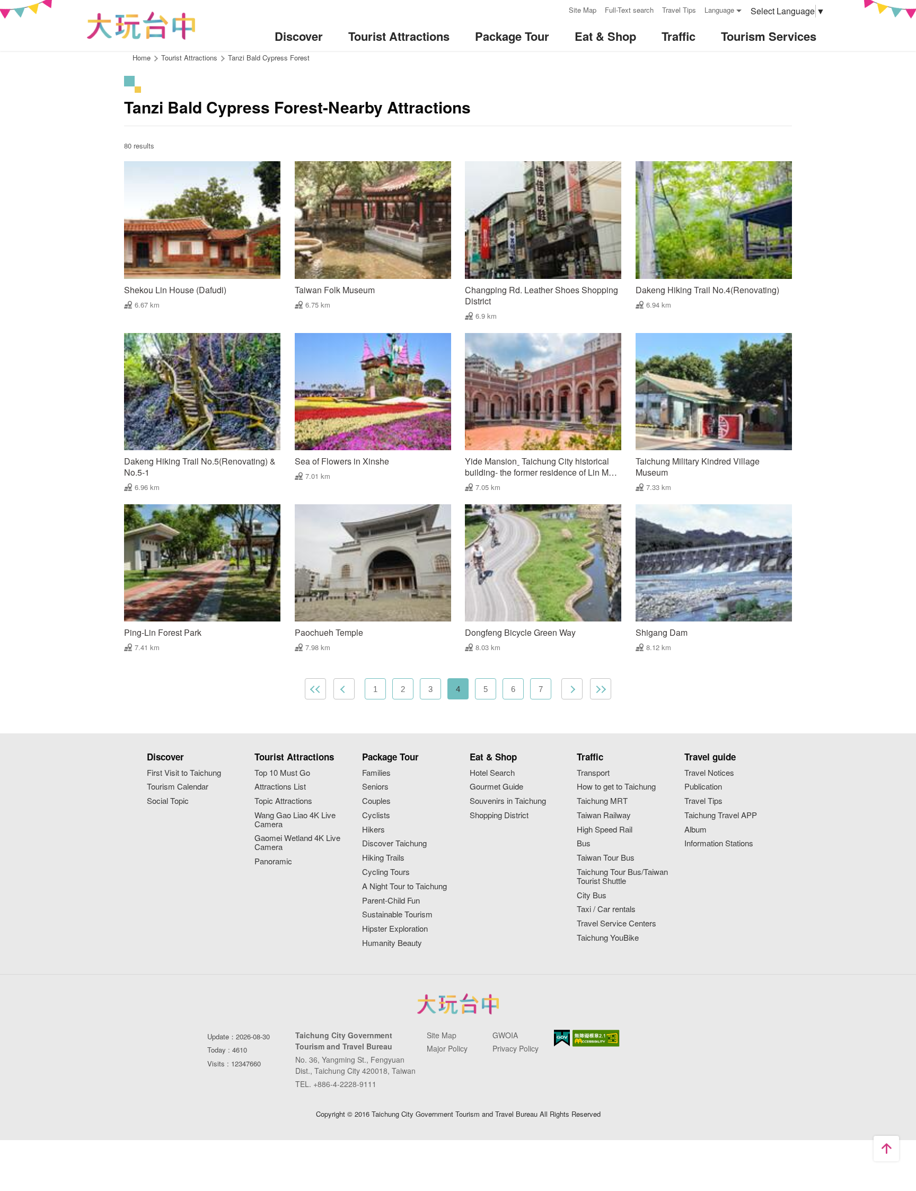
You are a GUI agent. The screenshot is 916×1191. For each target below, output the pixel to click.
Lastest (600, 688)
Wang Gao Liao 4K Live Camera (295, 820)
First (315, 688)
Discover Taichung (394, 843)
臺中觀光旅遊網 (141, 26)
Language (719, 10)
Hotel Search (492, 772)
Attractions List (280, 786)
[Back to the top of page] (886, 1148)
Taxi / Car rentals (606, 909)
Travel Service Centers (616, 923)
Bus (584, 843)
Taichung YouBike (608, 937)
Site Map (582, 10)
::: (557, 9)
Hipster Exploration (395, 928)
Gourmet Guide (496, 786)
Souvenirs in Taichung (508, 800)
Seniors (375, 786)
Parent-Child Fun (391, 900)
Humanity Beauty (392, 943)
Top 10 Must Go (282, 772)
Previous (344, 688)
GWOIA (505, 1035)
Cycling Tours (386, 872)
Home (142, 57)
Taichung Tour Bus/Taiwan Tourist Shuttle (622, 877)
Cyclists (376, 815)
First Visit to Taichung (184, 772)
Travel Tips (679, 10)
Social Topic (168, 800)
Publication (703, 786)
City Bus (591, 895)
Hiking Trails (383, 857)
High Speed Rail (604, 829)
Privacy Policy (515, 1048)
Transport (593, 772)
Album (695, 829)
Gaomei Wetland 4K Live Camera (297, 843)
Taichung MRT (602, 800)
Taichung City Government (458, 1003)
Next (572, 688)
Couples (376, 800)
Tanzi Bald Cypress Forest (269, 57)
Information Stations (718, 843)
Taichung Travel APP (720, 815)
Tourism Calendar (177, 786)
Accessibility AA (596, 1038)
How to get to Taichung (616, 786)
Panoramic (273, 861)
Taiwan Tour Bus (606, 857)
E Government (562, 1038)
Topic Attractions (283, 800)
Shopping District (499, 815)
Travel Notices (709, 772)
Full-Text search (629, 10)
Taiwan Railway (604, 815)
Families (376, 772)
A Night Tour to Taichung (404, 886)
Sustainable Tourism (397, 914)
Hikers (373, 829)
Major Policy (447, 1048)
